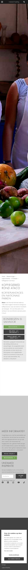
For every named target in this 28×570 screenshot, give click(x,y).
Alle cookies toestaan (14, 558)
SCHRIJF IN (21, 476)
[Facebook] (3, 482)
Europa (4, 565)
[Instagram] (13, 482)
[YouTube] (19, 482)
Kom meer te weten (8, 550)
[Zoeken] (24, 2)
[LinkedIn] (8, 482)
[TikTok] (24, 482)
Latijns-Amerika (6, 567)
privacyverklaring (19, 472)
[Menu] (2, 2)
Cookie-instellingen (14, 554)
